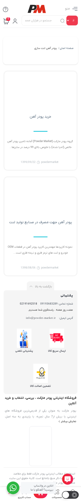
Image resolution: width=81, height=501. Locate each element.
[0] (40, 496)
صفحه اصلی (67, 48)
